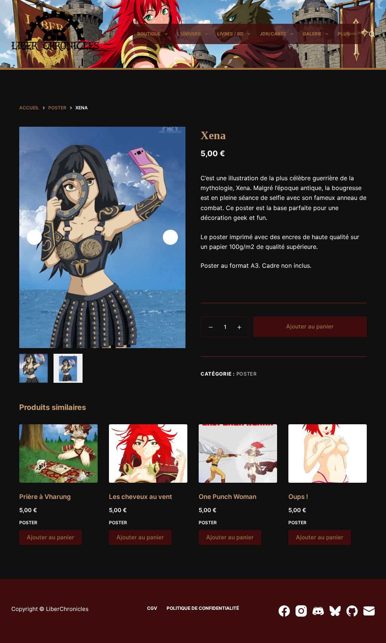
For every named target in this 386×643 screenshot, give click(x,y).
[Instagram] (301, 611)
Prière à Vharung (45, 496)
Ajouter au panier (310, 326)
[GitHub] (352, 611)
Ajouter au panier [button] (50, 537)
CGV (152, 608)
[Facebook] (284, 611)
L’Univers (189, 34)
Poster (246, 374)
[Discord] (318, 611)
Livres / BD (230, 34)
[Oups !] (327, 453)
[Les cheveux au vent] (148, 453)
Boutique (149, 34)
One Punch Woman (227, 496)
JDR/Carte (273, 34)
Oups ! (298, 496)
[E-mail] (369, 611)
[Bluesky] (335, 611)
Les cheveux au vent (140, 496)
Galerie (312, 34)
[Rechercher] (372, 34)
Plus (344, 34)
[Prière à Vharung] (58, 453)
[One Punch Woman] (238, 453)
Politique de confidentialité (203, 608)
